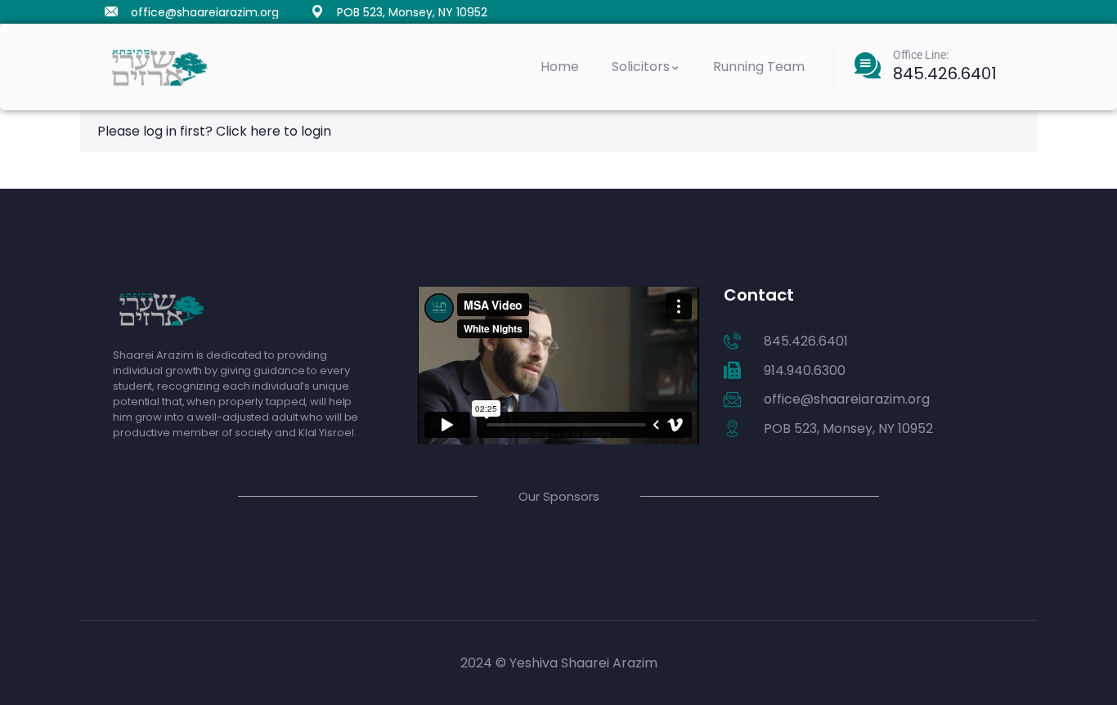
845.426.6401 (945, 73)
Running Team (759, 66)
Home (560, 66)
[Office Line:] (868, 65)
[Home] (160, 67)
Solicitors (641, 66)
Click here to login (273, 131)
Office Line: (921, 54)
